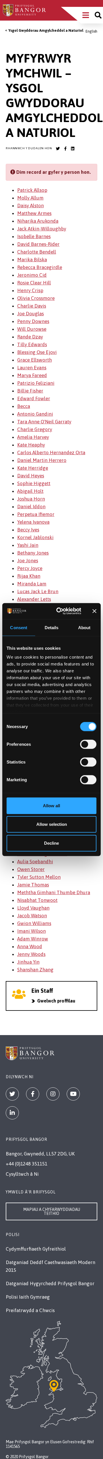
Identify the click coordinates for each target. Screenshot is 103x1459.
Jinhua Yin (28, 962)
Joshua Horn (31, 499)
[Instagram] (53, 1094)
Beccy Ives (28, 530)
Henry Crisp (30, 290)
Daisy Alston (30, 205)
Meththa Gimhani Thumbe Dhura (53, 892)
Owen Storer (31, 869)
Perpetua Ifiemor (35, 514)
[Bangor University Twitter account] (57, 148)
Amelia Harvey (33, 437)
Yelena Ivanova (33, 522)
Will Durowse (31, 329)
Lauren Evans (31, 367)
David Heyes (30, 476)
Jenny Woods (31, 954)
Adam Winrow (32, 939)
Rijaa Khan (28, 576)
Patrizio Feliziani (35, 383)
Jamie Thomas (33, 885)
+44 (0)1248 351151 (26, 1164)
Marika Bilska (32, 259)
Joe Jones (27, 560)
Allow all (51, 805)
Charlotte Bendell (36, 252)
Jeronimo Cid (32, 275)
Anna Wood (29, 946)
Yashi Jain (27, 545)
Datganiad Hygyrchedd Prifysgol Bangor (50, 1283)
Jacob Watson (32, 915)
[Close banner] (94, 611)
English (91, 31)
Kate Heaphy (31, 445)
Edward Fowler (33, 398)
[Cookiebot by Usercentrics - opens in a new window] (59, 611)
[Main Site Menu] (85, 15)
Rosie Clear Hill (34, 283)
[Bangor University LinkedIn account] (72, 148)
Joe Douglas (30, 313)
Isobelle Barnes (34, 236)
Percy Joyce (29, 568)
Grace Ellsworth (34, 360)
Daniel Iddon (31, 506)
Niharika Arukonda (37, 221)
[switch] (88, 744)
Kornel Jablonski (35, 537)
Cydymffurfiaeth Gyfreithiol (36, 1249)
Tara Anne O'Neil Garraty (44, 421)
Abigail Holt (30, 491)
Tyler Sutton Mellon (39, 877)
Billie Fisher (30, 391)
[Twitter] (12, 1094)
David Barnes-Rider (38, 244)
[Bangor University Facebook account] (65, 148)
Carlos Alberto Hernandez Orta (51, 452)
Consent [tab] (18, 627)
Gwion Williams (34, 923)
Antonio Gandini (35, 414)
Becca (23, 406)
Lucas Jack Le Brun (37, 591)
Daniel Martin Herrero (41, 460)
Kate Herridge (32, 468)
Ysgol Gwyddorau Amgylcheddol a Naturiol (45, 30)
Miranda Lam (31, 584)
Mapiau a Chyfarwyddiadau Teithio (51, 1211)
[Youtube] (73, 1094)
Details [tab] (52, 627)
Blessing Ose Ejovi (37, 352)
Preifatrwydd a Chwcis (30, 1310)
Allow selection (51, 824)
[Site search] (98, 15)
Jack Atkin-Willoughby (41, 229)
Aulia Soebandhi (35, 861)
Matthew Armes (34, 213)
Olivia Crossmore (36, 298)
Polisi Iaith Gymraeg (28, 1297)
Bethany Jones (33, 553)
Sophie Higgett (33, 483)
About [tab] (84, 627)
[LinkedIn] (12, 1112)
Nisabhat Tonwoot (37, 900)
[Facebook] (32, 1094)
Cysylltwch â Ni (22, 1174)
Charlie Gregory (34, 429)
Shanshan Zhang (35, 969)
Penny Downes (33, 321)
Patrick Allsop (32, 190)
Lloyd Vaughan (33, 908)
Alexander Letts (34, 599)
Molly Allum (30, 198)
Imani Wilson (31, 931)
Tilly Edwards (32, 344)
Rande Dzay (30, 337)
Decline (51, 842)
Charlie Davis (31, 306)
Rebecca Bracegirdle (39, 267)
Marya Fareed (32, 375)
